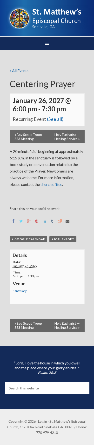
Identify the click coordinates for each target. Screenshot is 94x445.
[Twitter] (21, 220)
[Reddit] (60, 220)
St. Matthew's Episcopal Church (47, 17)
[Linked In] (44, 220)
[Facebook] (13, 220)
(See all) (55, 119)
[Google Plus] (29, 220)
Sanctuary (20, 291)
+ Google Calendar (28, 239)
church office (51, 184)
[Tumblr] (52, 220)
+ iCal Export (63, 239)
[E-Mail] (67, 220)
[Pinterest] (36, 220)
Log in (42, 421)
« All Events (19, 70)
